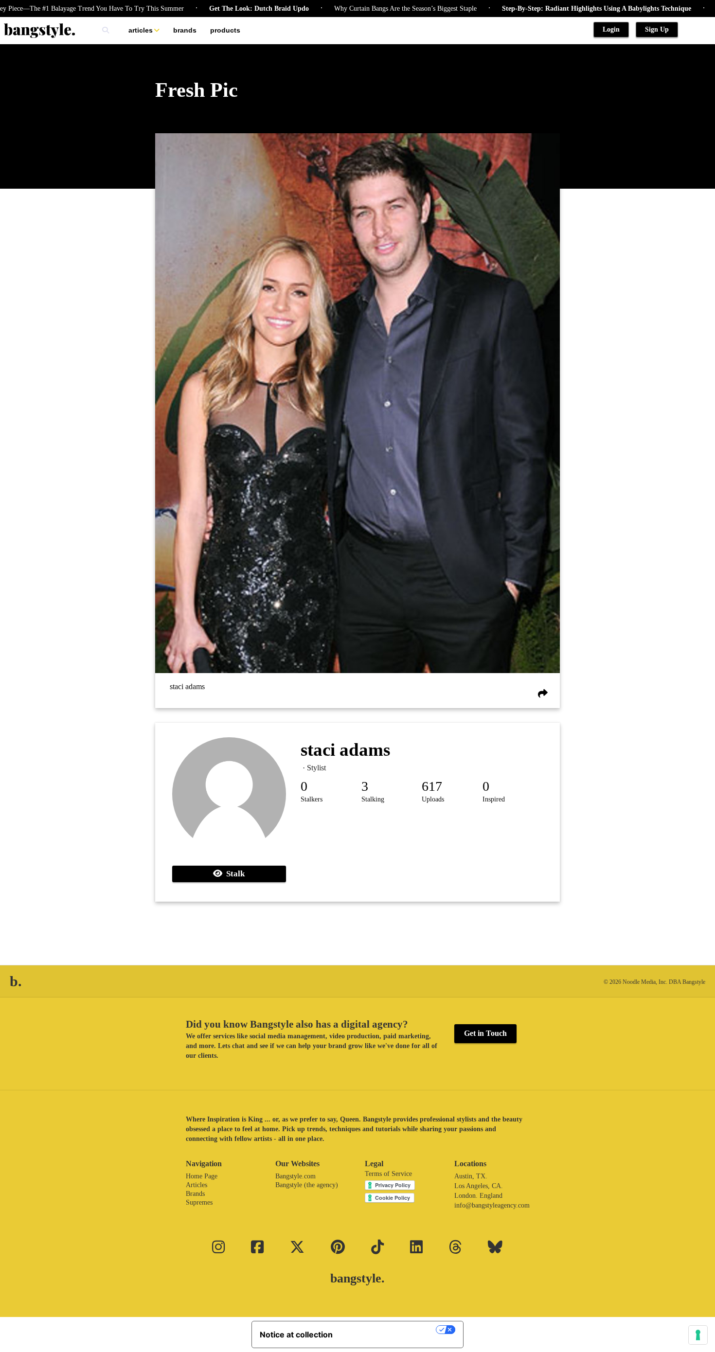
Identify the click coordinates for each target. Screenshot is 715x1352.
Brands (185, 30)
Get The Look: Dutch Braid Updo (223, 8)
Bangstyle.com (295, 1176)
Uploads (433, 799)
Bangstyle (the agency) (306, 1185)
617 (432, 786)
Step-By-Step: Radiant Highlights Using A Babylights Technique (561, 8)
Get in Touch (485, 1033)
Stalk (233, 873)
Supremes (199, 1202)
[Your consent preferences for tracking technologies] (698, 1335)
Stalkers (311, 799)
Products (225, 30)
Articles (140, 30)
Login (611, 29)
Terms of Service (388, 1173)
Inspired (494, 799)
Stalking (372, 799)
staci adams (187, 686)
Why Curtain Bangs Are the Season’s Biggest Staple (370, 8)
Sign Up (657, 29)
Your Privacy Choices (389, 1329)
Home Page (201, 1176)
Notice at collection (296, 1334)
